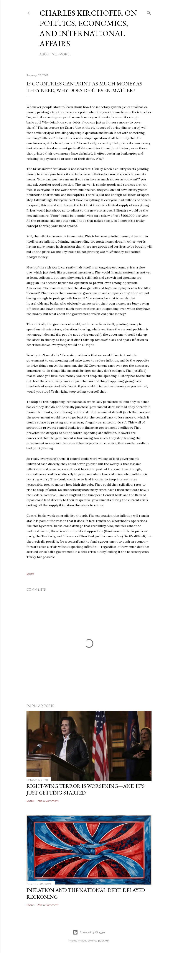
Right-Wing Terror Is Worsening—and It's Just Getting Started (85, 789)
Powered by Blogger (92, 932)
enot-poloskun (100, 940)
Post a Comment (48, 800)
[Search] (149, 12)
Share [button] (30, 573)
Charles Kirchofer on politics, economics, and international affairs (88, 28)
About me (48, 54)
